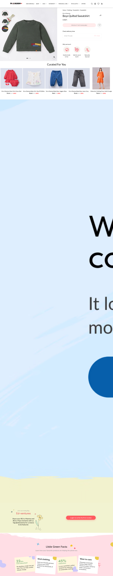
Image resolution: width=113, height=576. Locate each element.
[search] (92, 4)
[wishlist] (98, 4)
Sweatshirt (76, 10)
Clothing (69, 10)
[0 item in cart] (102, 4)
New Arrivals (30, 3)
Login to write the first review (81, 518)
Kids (44, 3)
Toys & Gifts (74, 3)
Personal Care (63, 3)
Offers (83, 3)
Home (64, 10)
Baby (37, 3)
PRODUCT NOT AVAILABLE (79, 25)
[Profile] (95, 4)
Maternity (52, 3)
